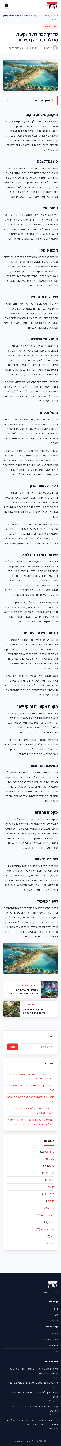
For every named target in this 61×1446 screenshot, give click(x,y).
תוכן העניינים (42, 100)
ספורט (51, 1222)
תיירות (51, 1243)
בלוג (52, 1165)
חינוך (52, 1194)
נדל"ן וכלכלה (43, 15)
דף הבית (54, 15)
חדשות (51, 1187)
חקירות (51, 1201)
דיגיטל (51, 1180)
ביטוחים (50, 1158)
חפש (12, 1047)
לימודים (50, 1208)
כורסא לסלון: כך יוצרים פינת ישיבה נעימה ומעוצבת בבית (33, 1382)
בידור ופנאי (49, 1151)
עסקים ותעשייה (47, 1229)
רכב (52, 1236)
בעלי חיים (50, 1172)
